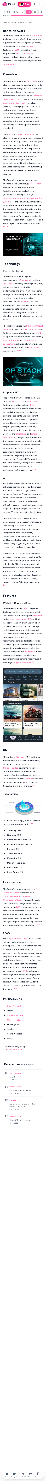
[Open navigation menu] (41, 4)
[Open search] (35, 4)
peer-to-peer (34, 183)
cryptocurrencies (22, 662)
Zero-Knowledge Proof (14, 103)
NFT (28, 419)
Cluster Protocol (15, 1020)
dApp (25, 608)
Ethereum (37, 95)
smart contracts (24, 53)
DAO (18, 907)
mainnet (25, 301)
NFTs (11, 134)
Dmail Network (14, 1006)
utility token (19, 757)
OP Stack (30, 46)
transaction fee (10, 768)
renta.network (15, 1073)
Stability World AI (15, 1015)
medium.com (15, 1100)
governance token (19, 938)
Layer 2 (6, 99)
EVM (17, 50)
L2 (20, 280)
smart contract (34, 401)
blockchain (37, 35)
